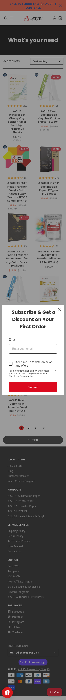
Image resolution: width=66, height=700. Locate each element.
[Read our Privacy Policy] (55, 371)
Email (12, 339)
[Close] (59, 309)
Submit (33, 387)
